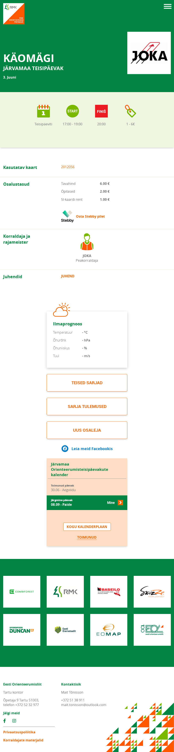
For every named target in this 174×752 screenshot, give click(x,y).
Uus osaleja (87, 430)
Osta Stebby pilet (90, 216)
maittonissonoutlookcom (83, 704)
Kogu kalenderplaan (87, 526)
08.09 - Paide (83, 503)
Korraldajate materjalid (23, 740)
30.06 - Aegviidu (63, 488)
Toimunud (87, 537)
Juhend (67, 276)
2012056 (67, 166)
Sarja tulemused (87, 406)
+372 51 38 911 (73, 700)
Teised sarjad (87, 383)
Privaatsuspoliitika (19, 732)
